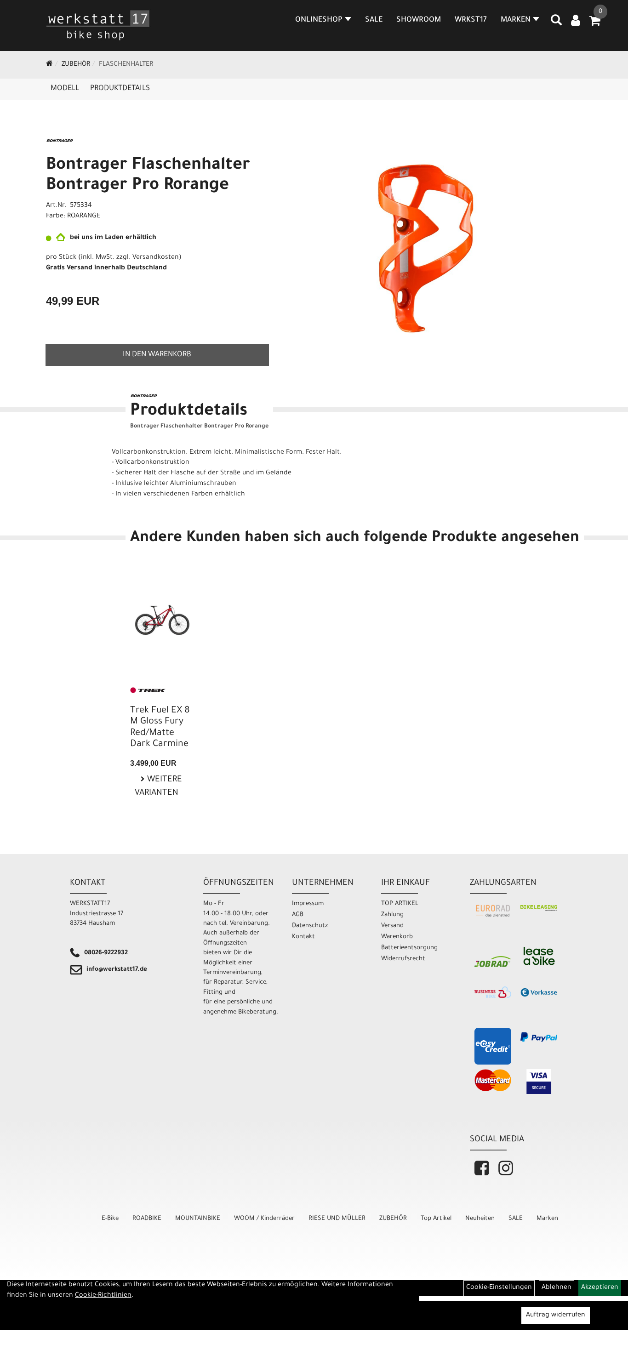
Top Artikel (436, 1218)
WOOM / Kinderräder (264, 1218)
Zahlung (392, 914)
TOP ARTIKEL (399, 903)
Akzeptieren (599, 1288)
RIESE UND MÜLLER (336, 1218)
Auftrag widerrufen (555, 1315)
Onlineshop (319, 20)
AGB (297, 914)
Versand (392, 926)
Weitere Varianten (158, 786)
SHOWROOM (418, 20)
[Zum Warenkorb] (594, 24)
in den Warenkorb (157, 355)
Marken (547, 1218)
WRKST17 (471, 20)
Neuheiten (480, 1218)
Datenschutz (310, 926)
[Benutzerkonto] (575, 21)
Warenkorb (397, 937)
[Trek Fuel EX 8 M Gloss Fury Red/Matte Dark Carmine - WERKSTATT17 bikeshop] (162, 614)
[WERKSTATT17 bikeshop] (98, 25)
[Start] (49, 64)
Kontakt (303, 937)
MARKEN (516, 20)
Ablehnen (556, 1288)
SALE (374, 20)
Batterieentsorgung (409, 948)
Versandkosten (155, 258)
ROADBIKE (146, 1218)
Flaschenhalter (126, 64)
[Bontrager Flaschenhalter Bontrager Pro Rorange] (425, 249)
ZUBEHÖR (76, 64)
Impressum (308, 903)
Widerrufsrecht (403, 959)
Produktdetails (120, 89)
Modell (65, 89)
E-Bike (110, 1218)
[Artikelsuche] (556, 23)
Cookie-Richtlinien (103, 1295)
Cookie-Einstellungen (499, 1288)
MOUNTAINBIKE (197, 1218)
